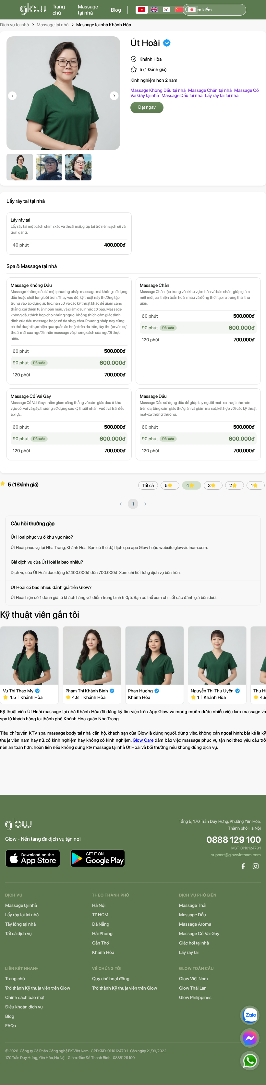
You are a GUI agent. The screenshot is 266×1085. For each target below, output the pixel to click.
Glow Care (143, 740)
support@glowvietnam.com (236, 854)
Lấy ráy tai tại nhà (221, 95)
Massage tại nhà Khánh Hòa (103, 24)
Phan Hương (140, 690)
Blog (116, 10)
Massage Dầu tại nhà (182, 95)
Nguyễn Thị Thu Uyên (212, 690)
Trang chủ (59, 10)
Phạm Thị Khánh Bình (87, 690)
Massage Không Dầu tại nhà (158, 90)
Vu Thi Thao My (18, 690)
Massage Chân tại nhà (210, 90)
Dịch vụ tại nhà (14, 24)
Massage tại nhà (88, 10)
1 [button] (133, 503)
